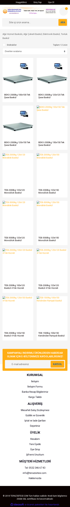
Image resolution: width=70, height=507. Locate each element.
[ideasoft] (17, 504)
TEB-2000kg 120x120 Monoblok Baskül (14, 191)
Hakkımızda (35, 478)
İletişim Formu (35, 386)
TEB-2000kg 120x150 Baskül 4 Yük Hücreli (14, 334)
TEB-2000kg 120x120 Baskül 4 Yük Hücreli (48, 286)
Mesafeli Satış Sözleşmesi (35, 410)
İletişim (35, 381)
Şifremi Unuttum (35, 454)
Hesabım (35, 439)
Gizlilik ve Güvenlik (35, 415)
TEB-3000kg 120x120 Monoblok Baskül (14, 239)
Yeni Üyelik (35, 444)
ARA (62, 22)
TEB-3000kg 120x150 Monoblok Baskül (48, 239)
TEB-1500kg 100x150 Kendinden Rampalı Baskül (51, 334)
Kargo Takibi (35, 397)
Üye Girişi (35, 449)
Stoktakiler (12, 45)
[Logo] (29, 11)
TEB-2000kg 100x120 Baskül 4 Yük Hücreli (14, 286)
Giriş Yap (37, 2)
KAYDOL (57, 364)
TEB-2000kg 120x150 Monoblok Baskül (48, 191)
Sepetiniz (35, 425)
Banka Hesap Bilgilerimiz (35, 391)
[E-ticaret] (35, 504)
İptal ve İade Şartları (35, 420)
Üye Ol (51, 2)
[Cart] (63, 11)
